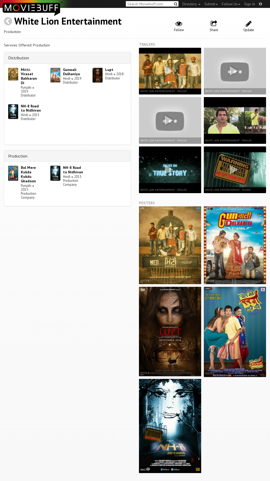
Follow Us (230, 4)
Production (17, 156)
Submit (209, 4)
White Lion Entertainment (68, 21)
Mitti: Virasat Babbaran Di (29, 76)
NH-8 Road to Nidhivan (31, 108)
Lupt (109, 69)
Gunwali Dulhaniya (71, 72)
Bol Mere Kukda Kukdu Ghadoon (28, 174)
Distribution (18, 57)
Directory (190, 4)
